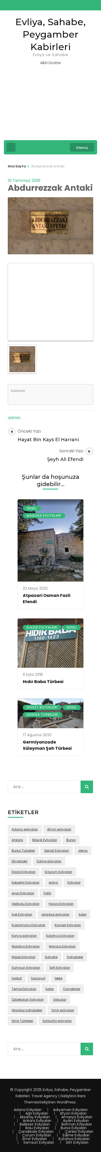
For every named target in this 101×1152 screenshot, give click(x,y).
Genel (32, 508)
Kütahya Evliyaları (60, 935)
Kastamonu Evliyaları (28, 925)
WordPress (66, 1102)
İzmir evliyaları (63, 1010)
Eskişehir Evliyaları (25, 882)
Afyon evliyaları (59, 829)
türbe (50, 989)
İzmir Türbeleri (22, 1021)
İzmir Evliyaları (34, 1138)
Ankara (17, 840)
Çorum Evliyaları (36, 1135)
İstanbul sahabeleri (27, 1010)
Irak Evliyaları (22, 914)
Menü (82, 147)
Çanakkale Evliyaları (35, 1131)
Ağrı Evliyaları (36, 1113)
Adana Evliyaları (27, 1109)
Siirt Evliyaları (59, 967)
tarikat (17, 978)
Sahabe (51, 957)
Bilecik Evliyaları (44, 840)
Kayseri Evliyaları (68, 925)
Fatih (47, 893)
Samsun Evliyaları (26, 967)
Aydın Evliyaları (76, 1120)
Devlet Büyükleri (42, 707)
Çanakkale (71, 989)
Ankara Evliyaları (37, 1120)
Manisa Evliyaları (62, 946)
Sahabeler (75, 957)
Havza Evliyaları (61, 904)
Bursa (71, 840)
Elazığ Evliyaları (42, 627)
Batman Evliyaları (76, 1124)
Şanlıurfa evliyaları (57, 1021)
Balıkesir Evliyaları (35, 1124)
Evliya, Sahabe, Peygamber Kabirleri (50, 34)
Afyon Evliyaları (73, 1113)
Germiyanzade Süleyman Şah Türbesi (47, 745)
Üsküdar (59, 999)
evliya (53, 882)
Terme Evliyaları (24, 989)
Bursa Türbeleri (23, 850)
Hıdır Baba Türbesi (43, 682)
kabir (82, 914)
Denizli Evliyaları (56, 850)
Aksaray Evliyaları (35, 1117)
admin (14, 418)
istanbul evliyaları (55, 914)
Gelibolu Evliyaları (25, 904)
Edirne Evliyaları (76, 1135)
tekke (58, 978)
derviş (83, 850)
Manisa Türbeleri (43, 714)
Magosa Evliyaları (44, 515)
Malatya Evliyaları (26, 946)
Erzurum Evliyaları (58, 872)
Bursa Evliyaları (73, 1127)
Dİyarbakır (19, 861)
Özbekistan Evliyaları (28, 999)
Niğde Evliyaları (23, 957)
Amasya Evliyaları (76, 1117)
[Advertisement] (50, 106)
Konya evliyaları (24, 935)
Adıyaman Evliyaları (70, 1109)
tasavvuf (38, 978)
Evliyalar (74, 882)
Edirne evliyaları (49, 861)
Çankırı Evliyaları (79, 1131)
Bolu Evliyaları (37, 1127)
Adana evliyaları (25, 829)
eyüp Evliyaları (23, 893)
